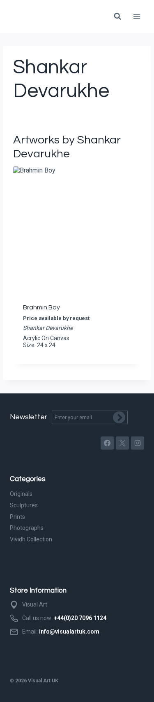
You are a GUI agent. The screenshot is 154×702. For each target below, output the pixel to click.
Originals (21, 494)
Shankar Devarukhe (48, 328)
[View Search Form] (117, 16)
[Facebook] (107, 443)
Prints (17, 516)
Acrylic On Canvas (46, 338)
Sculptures (24, 505)
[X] (122, 443)
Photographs (27, 528)
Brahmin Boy (41, 307)
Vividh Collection (31, 539)
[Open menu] (136, 16)
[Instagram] (137, 443)
